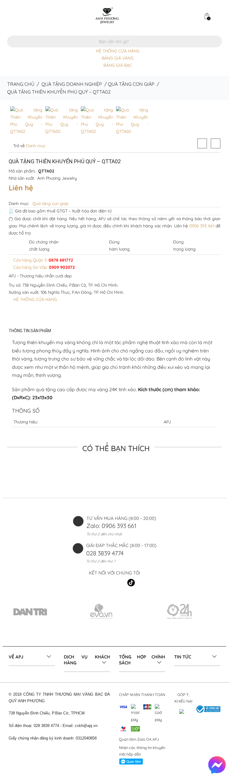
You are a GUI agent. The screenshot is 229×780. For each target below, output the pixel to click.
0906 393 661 (201, 226)
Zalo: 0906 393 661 (111, 525)
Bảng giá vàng (118, 58)
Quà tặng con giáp (131, 84)
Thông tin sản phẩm (30, 330)
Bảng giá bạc (117, 65)
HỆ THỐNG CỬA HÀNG (118, 51)
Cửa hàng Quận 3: (42, 260)
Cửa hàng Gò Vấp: (43, 267)
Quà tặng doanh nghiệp (71, 84)
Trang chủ (20, 84)
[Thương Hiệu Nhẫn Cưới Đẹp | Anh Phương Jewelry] (107, 15)
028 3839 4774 (105, 553)
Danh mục (35, 145)
